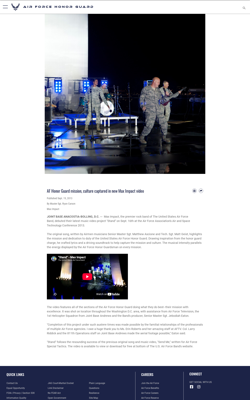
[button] (4, 7)
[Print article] (194, 191)
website (187, 346)
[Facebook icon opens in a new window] (191, 387)
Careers (147, 374)
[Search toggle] (244, 6)
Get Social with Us (200, 382)
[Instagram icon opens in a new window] (199, 387)
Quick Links (15, 374)
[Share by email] (201, 191)
